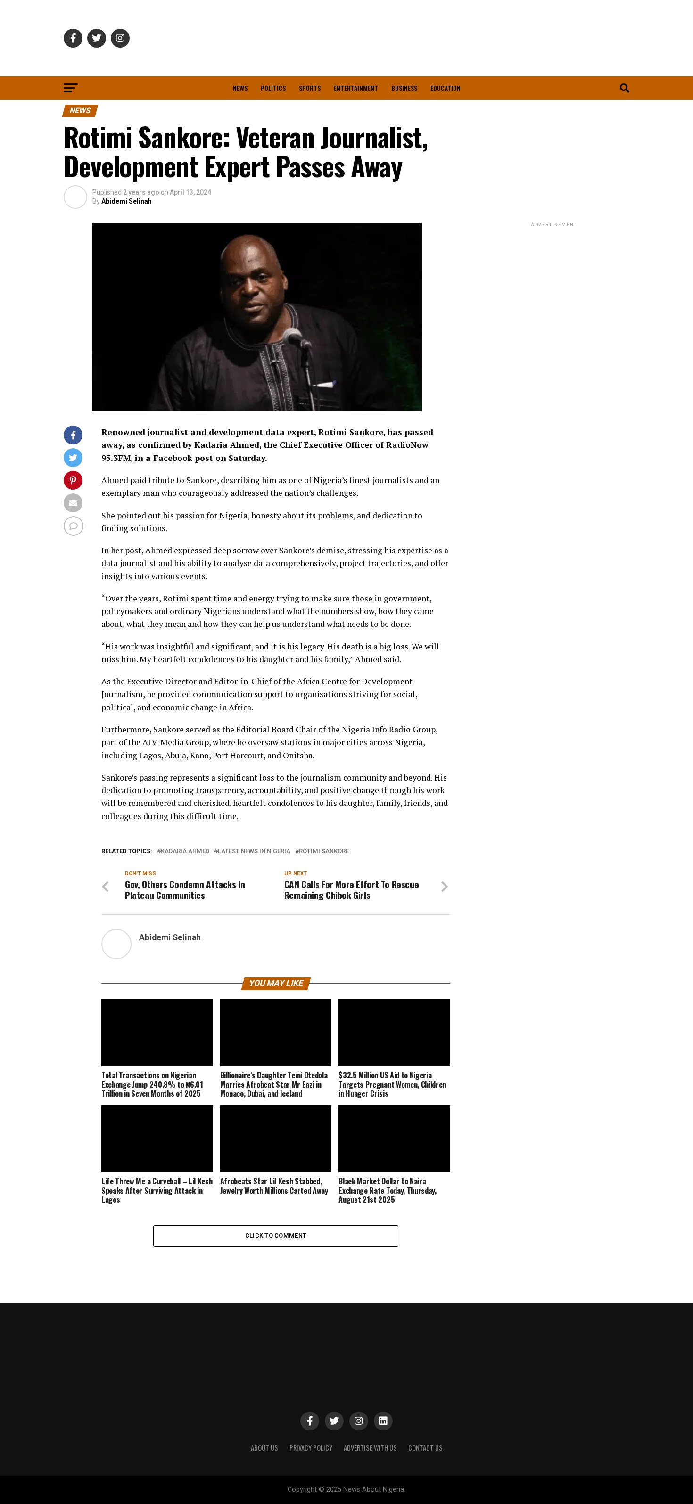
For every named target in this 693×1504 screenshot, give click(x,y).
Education (445, 88)
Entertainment (356, 88)
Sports (310, 88)
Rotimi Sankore (324, 851)
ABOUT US (264, 1448)
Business (404, 88)
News (240, 88)
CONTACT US (425, 1448)
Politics (273, 88)
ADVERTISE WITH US (370, 1448)
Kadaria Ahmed (185, 851)
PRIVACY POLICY (310, 1448)
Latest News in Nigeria (254, 851)
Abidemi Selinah (126, 201)
